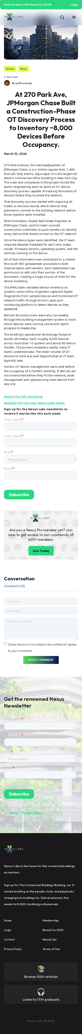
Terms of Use (51, 949)
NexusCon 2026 (53, 930)
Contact (9, 939)
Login (7, 930)
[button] (74, 17)
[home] (14, 17)
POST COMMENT (41, 660)
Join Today (41, 551)
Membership (51, 920)
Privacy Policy (31, 813)
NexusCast (50, 939)
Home (8, 920)
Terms (13, 813)
